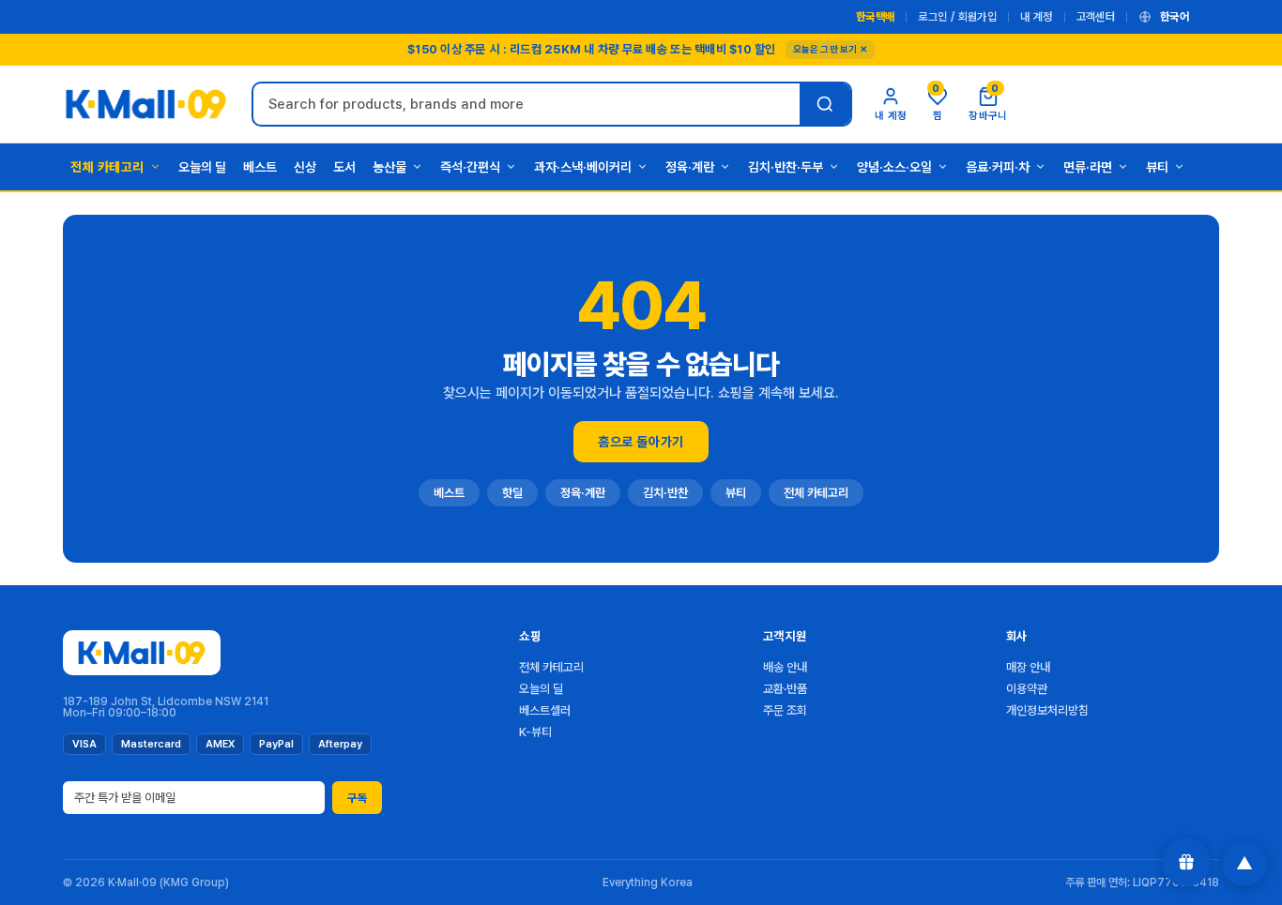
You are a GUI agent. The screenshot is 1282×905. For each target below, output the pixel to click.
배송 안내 (785, 667)
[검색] (825, 104)
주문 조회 (785, 710)
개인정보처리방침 (1047, 710)
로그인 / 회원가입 (957, 17)
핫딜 (512, 493)
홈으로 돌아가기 (640, 441)
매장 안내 (1028, 667)
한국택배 (875, 17)
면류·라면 (1087, 166)
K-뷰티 (535, 732)
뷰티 (1157, 166)
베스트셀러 (545, 710)
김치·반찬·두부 (785, 166)
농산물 (389, 166)
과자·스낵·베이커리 (583, 166)
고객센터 (1095, 17)
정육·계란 (689, 166)
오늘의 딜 (202, 166)
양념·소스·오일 (894, 166)
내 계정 (1036, 17)
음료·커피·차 (998, 166)
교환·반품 (785, 689)
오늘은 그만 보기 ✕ (830, 48)
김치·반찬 (665, 493)
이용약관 (1026, 689)
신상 (305, 166)
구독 (357, 798)
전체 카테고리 (107, 166)
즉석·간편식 (470, 166)
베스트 (260, 166)
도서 (344, 166)
